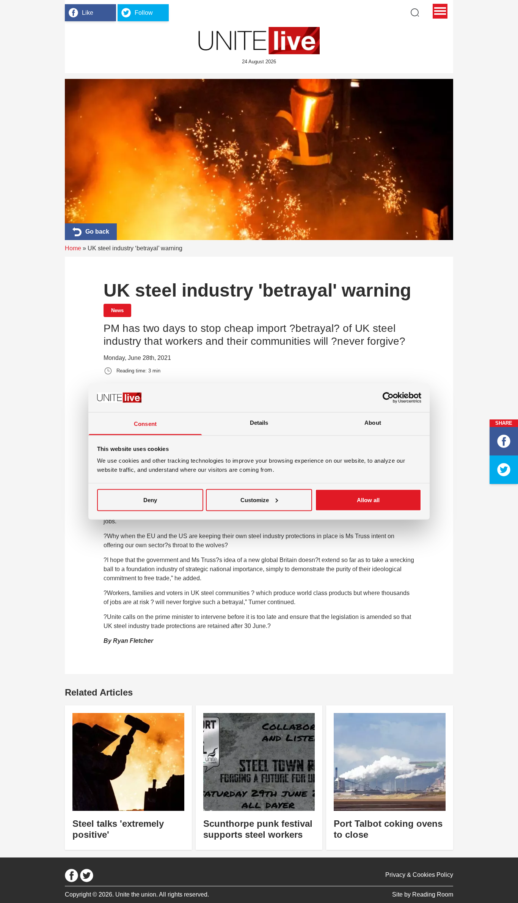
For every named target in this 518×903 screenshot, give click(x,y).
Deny (150, 499)
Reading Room (432, 894)
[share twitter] (504, 469)
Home (73, 248)
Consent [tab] (145, 424)
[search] (414, 12)
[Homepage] (259, 40)
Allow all (368, 499)
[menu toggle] (440, 11)
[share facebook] (504, 441)
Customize (254, 499)
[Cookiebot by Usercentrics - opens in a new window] (388, 397)
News (117, 310)
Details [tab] (259, 422)
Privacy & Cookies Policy (419, 875)
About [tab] (372, 422)
